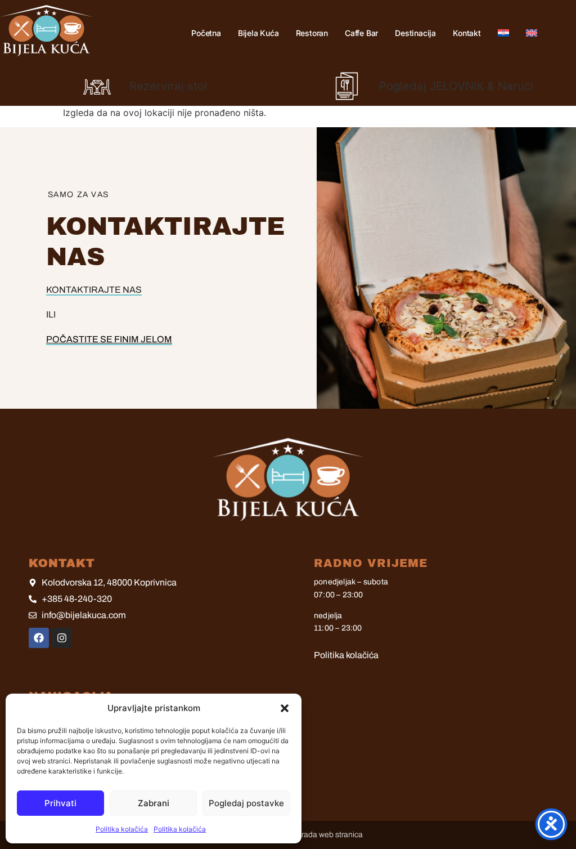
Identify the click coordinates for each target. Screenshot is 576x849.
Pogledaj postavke (246, 803)
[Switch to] (503, 33)
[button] (284, 708)
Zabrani (153, 803)
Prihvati (60, 803)
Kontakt (467, 33)
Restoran (312, 33)
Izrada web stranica (329, 834)
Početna (206, 33)
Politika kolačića (122, 829)
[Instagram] (62, 638)
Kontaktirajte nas (94, 289)
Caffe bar (361, 33)
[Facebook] (39, 638)
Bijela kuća (258, 33)
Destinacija (415, 33)
